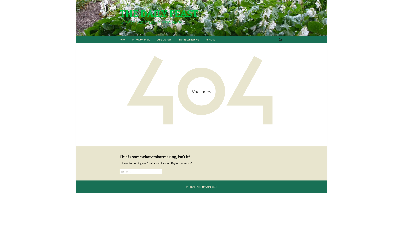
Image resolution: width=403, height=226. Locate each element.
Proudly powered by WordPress (201, 186)
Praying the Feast (141, 39)
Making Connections (189, 39)
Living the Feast (164, 39)
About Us (210, 39)
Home (122, 39)
